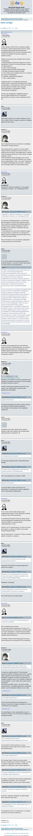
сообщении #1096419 (15, 556)
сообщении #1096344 (15, 211)
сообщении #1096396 (12, 663)
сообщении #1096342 (15, 453)
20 (12, 28)
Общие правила (24, 833)
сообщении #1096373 (15, 397)
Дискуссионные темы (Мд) (22, 829)
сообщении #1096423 (15, 695)
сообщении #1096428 (15, 786)
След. (16, 28)
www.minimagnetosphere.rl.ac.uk (10, 377)
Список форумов (5, 828)
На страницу (3, 28)
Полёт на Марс (7, 23)
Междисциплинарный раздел (8, 829)
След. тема (9, 32)
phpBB (10, 835)
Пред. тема (3, 32)
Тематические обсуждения (16, 828)
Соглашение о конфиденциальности (13, 833)
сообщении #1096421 (12, 617)
